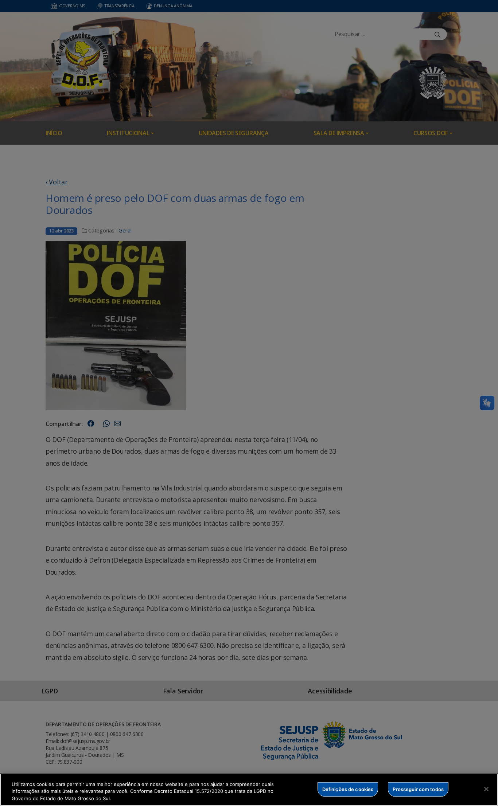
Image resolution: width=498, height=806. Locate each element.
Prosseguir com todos (418, 789)
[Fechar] (486, 789)
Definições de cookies (348, 789)
